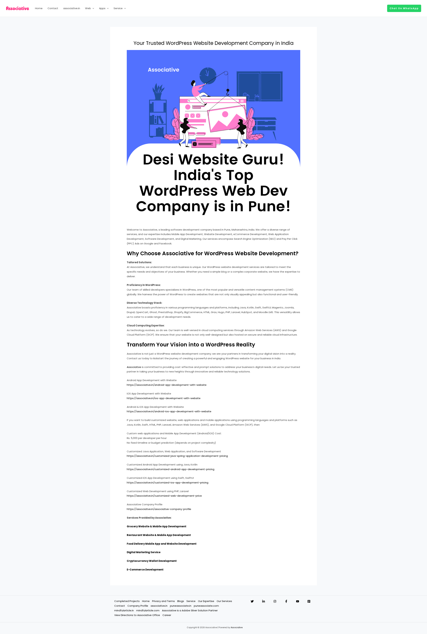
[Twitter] (252, 601)
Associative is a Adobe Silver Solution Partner (190, 610)
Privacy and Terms (163, 601)
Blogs (180, 601)
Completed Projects (127, 601)
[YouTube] (297, 601)
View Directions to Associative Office (137, 615)
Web (88, 8)
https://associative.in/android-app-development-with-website (166, 385)
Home (39, 8)
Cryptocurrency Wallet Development (152, 561)
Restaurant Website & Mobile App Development (159, 535)
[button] (92, 8)
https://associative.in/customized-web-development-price (164, 495)
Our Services (224, 601)
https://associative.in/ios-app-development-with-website (163, 398)
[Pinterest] (308, 601)
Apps (102, 8)
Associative (134, 367)
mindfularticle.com (147, 610)
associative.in (71, 8)
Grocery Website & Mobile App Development (156, 526)
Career (166, 615)
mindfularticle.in (124, 610)
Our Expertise (206, 601)
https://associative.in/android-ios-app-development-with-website (169, 411)
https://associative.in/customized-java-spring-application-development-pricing (177, 456)
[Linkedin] (263, 601)
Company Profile (137, 605)
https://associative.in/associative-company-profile (159, 509)
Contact (53, 8)
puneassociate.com (206, 605)
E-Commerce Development (145, 569)
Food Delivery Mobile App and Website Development (161, 543)
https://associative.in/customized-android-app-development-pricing (170, 469)
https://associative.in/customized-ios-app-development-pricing (167, 482)
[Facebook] (286, 601)
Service (118, 8)
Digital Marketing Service (143, 552)
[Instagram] (274, 601)
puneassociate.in (180, 605)
